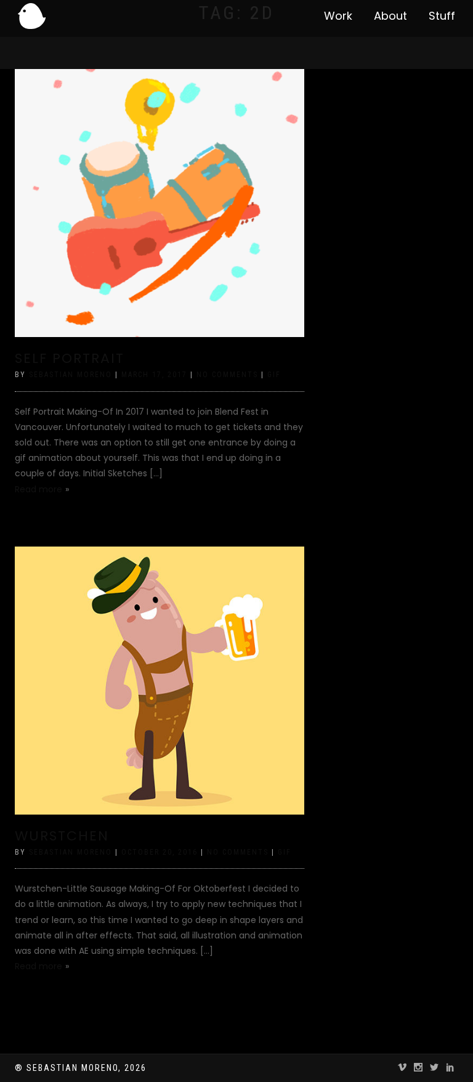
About (390, 15)
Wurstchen (62, 835)
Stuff (442, 15)
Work (338, 15)
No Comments (227, 374)
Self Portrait (69, 358)
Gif (274, 374)
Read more (38, 489)
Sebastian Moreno (70, 374)
